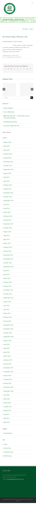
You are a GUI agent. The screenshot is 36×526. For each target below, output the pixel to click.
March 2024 (7, 212)
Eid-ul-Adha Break (9, 112)
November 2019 (8, 371)
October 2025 (8, 165)
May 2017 (7, 418)
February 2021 (8, 317)
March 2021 (7, 313)
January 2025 (7, 189)
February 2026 (8, 154)
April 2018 (7, 399)
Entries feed (7, 448)
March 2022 (7, 278)
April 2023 (7, 239)
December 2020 (8, 325)
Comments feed (8, 452)
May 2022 (7, 270)
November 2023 (8, 224)
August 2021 (7, 301)
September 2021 (9, 298)
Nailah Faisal (7, 55)
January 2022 (7, 286)
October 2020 (8, 333)
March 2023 (7, 243)
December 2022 (8, 255)
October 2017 (8, 406)
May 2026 (7, 146)
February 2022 (8, 282)
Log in (5, 444)
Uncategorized (9, 57)
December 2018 (8, 387)
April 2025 (7, 181)
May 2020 (7, 348)
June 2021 (7, 305)
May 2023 (7, 235)
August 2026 (7, 142)
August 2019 (7, 375)
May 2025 (7, 177)
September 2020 (9, 336)
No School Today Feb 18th (11, 125)
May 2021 (7, 309)
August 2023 (7, 232)
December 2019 (8, 368)
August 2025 (7, 173)
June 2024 (7, 208)
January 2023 (7, 251)
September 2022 (9, 266)
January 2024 (7, 220)
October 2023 (8, 228)
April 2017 (7, 422)
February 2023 (8, 247)
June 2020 (7, 344)
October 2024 (8, 197)
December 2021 (8, 290)
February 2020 (8, 360)
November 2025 (8, 162)
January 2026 (7, 158)
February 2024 (8, 216)
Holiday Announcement (10, 122)
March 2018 (7, 403)
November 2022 (8, 259)
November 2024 (8, 193)
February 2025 (8, 185)
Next (31, 29)
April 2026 (7, 150)
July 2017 (6, 414)
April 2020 (7, 352)
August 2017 (7, 410)
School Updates (8, 108)
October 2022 (8, 263)
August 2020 (7, 340)
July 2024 (6, 204)
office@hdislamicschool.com (15, 479)
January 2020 (7, 364)
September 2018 (9, 391)
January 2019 (7, 383)
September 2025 (9, 169)
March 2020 (7, 356)
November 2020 (8, 329)
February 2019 (8, 379)
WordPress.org (8, 456)
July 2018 (6, 395)
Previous (25, 29)
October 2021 (8, 294)
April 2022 (7, 274)
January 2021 (7, 321)
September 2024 (9, 200)
